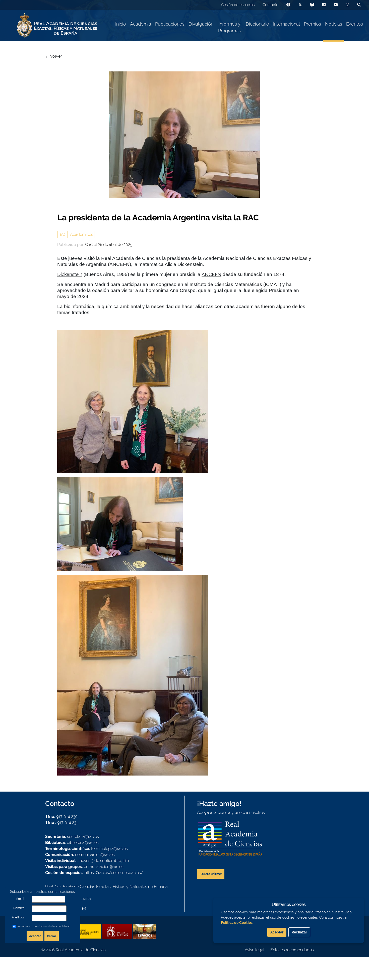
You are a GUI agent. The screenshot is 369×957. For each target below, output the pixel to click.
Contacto (270, 5)
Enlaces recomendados (292, 949)
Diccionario (257, 24)
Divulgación (201, 24)
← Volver (53, 56)
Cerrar (51, 936)
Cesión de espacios (238, 5)
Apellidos (18, 917)
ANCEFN (211, 274)
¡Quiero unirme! (211, 874)
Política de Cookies (237, 923)
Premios (312, 24)
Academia (140, 24)
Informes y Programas (229, 27)
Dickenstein (69, 274)
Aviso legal (254, 949)
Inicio (120, 24)
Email (20, 899)
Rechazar (299, 932)
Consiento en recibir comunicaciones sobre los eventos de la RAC (43, 926)
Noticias (333, 24)
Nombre (19, 908)
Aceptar (35, 936)
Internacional (286, 24)
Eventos (354, 24)
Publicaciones (169, 24)
